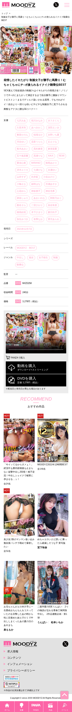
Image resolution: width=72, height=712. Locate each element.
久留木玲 (21, 127)
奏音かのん (22, 134)
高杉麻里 (38, 148)
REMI (61, 155)
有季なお (38, 219)
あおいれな (39, 198)
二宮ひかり (37, 205)
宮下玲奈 (42, 547)
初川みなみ (37, 120)
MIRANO (35, 163)
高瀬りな (38, 155)
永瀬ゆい (52, 170)
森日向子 (52, 212)
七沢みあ (21, 120)
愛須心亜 (21, 163)
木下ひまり (37, 212)
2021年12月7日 (24, 229)
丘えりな (52, 141)
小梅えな (21, 184)
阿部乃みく (56, 198)
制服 (55, 257)
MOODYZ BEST (26, 248)
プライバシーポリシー (21, 670)
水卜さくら (53, 120)
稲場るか (38, 134)
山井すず (21, 177)
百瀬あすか (51, 184)
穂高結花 (21, 212)
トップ (4, 13)
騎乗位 (20, 264)
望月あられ (53, 219)
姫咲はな (35, 184)
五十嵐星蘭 (22, 155)
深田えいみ (53, 127)
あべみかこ (37, 127)
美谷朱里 (52, 205)
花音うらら (37, 141)
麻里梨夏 (52, 148)
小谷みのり (49, 177)
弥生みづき (22, 219)
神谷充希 (50, 191)
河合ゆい (21, 141)
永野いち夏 (53, 134)
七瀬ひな (38, 170)
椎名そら (21, 205)
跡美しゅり (22, 198)
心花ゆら (21, 191)
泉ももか (8, 629)
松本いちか (57, 622)
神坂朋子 (35, 191)
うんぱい (42, 622)
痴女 (31, 257)
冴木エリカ (22, 170)
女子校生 (43, 257)
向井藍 (34, 177)
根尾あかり (51, 163)
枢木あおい (22, 148)
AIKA (50, 155)
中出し (20, 257)
